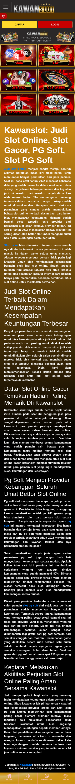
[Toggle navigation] (6, 7)
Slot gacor (11, 245)
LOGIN (55, 24)
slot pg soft (30, 605)
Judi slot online (15, 168)
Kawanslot (26, 764)
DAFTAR (19, 24)
